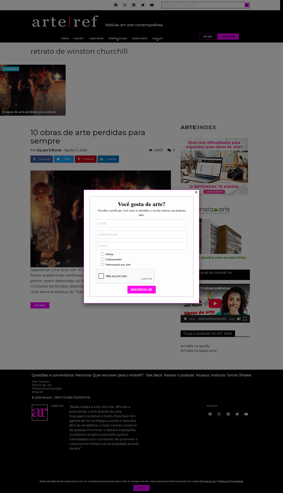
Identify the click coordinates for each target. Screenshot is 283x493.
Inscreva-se (141, 289)
